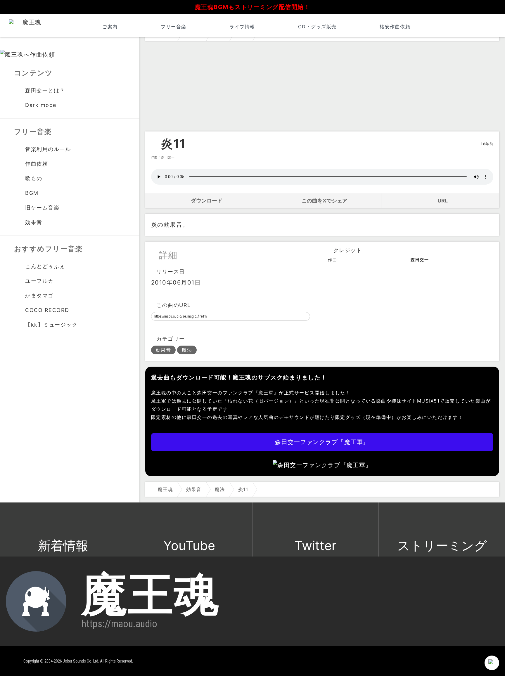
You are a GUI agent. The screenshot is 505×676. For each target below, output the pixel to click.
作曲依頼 (36, 164)
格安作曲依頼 (395, 27)
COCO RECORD (47, 310)
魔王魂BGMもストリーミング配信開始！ (252, 7)
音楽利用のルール (48, 149)
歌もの (33, 178)
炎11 (173, 143)
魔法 (187, 350)
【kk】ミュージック (51, 325)
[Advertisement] (322, 88)
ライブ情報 (242, 27)
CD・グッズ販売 (317, 27)
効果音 (163, 350)
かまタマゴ (39, 295)
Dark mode (40, 105)
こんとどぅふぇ (45, 266)
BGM (32, 193)
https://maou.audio (119, 624)
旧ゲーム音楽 (42, 207)
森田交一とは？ (45, 90)
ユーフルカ (39, 281)
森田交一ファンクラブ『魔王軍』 (322, 442)
